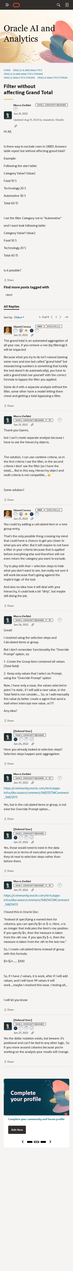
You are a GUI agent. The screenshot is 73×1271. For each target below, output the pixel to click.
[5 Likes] (32, 739)
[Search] (58, 5)
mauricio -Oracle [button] (53, 119)
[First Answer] (21, 739)
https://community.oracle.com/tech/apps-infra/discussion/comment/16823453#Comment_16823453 (36, 899)
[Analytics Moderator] (21, 331)
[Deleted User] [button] (22, 731)
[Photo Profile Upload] (32, 331)
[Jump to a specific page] (66, 317)
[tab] (11, 306)
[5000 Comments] (26, 739)
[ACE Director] (26, 331)
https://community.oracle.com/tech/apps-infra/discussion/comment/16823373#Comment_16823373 (36, 792)
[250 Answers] (37, 331)
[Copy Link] (15, 126)
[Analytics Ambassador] (15, 331)
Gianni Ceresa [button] (22, 326)
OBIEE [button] (9, 295)
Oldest (18, 317)
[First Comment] (15, 109)
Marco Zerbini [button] (22, 105)
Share (9, 280)
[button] (8, 115)
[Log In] (67, 5)
